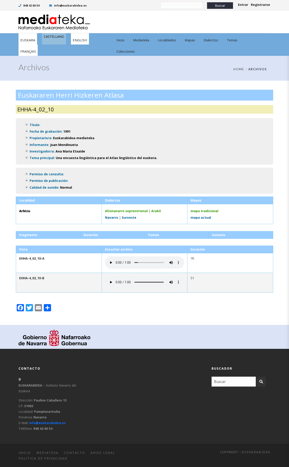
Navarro (111, 217)
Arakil (156, 211)
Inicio (25, 453)
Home (238, 69)
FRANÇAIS (28, 51)
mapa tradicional (204, 211)
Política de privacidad (43, 458)
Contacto (74, 453)
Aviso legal (103, 453)
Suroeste (129, 217)
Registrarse (260, 4)
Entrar (243, 4)
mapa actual (201, 217)
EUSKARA (27, 40)
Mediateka (47, 453)
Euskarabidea (256, 452)
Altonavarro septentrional (126, 211)
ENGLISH (80, 40)
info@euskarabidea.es (70, 5)
